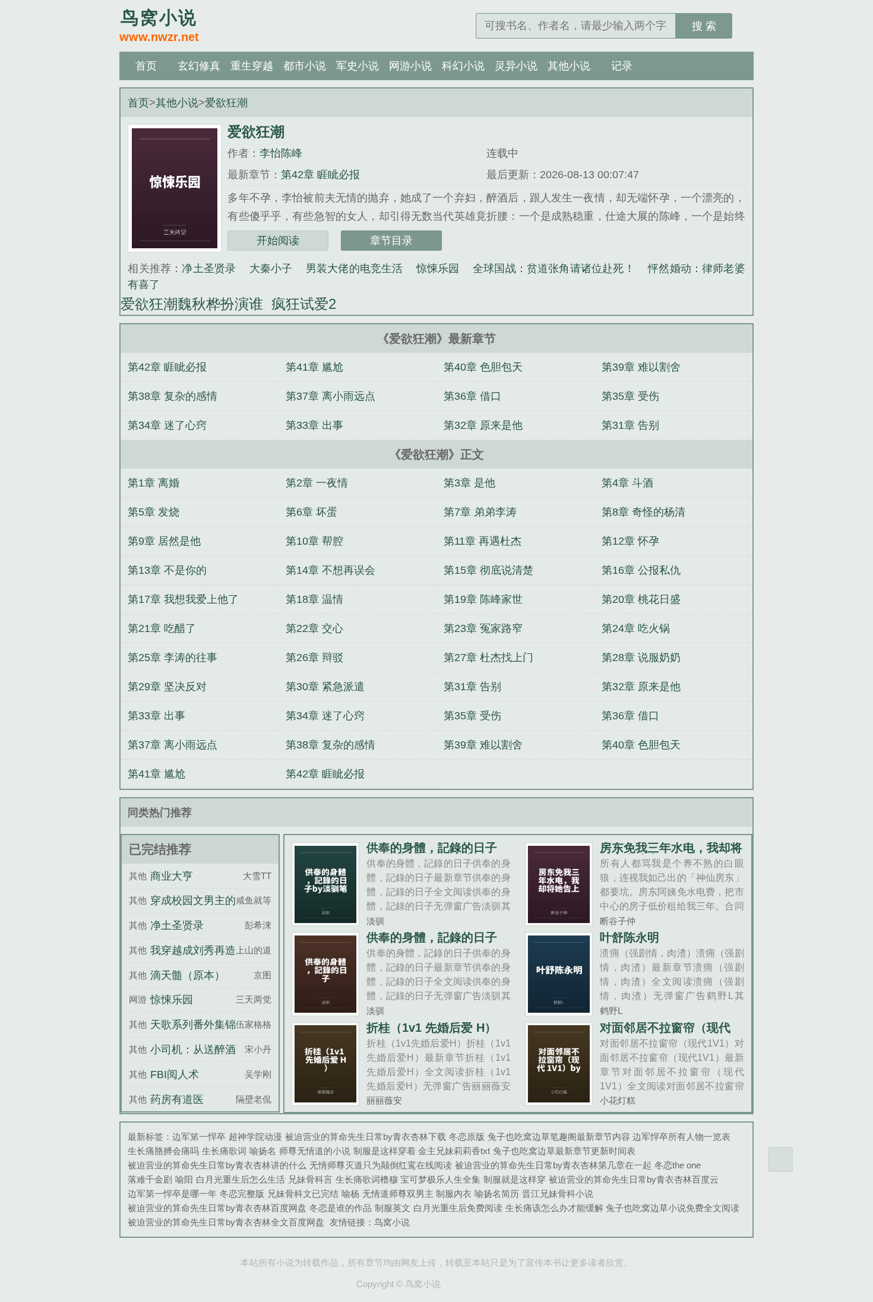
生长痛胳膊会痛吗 (163, 1151)
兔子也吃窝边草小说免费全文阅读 (672, 1208)
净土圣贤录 (209, 268)
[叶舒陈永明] (559, 1011)
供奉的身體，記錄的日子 (431, 937)
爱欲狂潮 (226, 103)
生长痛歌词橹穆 (367, 1179)
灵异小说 (516, 66)
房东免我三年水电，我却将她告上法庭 (671, 853)
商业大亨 (171, 876)
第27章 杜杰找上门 (488, 657)
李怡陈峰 (281, 153)
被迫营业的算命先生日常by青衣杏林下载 (365, 1137)
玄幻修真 (199, 66)
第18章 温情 (314, 599)
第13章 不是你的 (167, 570)
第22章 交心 (314, 628)
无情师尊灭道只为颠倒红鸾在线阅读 (380, 1165)
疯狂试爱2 (307, 304)
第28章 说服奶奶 (641, 657)
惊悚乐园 (438, 268)
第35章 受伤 (630, 396)
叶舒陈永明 (629, 937)
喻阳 (184, 1179)
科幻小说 (463, 66)
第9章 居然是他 (164, 541)
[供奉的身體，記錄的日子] (326, 1011)
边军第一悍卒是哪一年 (172, 1194)
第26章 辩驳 (314, 657)
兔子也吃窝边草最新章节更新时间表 (564, 1151)
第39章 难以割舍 (641, 367)
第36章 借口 (472, 396)
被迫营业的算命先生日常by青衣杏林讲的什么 (217, 1165)
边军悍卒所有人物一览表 (681, 1137)
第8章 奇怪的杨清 (643, 512)
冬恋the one (677, 1165)
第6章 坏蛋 (311, 512)
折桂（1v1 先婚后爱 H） (431, 1027)
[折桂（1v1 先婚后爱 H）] (326, 1101)
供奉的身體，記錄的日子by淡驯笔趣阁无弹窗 (431, 853)
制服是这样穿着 (384, 1151)
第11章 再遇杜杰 (482, 541)
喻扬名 (262, 1151)
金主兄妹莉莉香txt (454, 1151)
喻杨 (350, 1194)
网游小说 (410, 66)
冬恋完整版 (242, 1194)
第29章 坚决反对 (167, 687)
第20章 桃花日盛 (641, 599)
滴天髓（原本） (187, 975)
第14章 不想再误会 (330, 570)
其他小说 (569, 66)
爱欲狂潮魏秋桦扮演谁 (196, 304)
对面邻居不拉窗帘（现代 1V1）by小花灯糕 (665, 1033)
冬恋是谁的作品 (340, 1208)
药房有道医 (177, 1099)
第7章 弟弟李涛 (480, 512)
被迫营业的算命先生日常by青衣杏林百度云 (634, 1179)
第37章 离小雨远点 (330, 396)
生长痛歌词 (224, 1151)
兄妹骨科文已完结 (303, 1194)
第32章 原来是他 (483, 425)
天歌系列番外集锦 (193, 1025)
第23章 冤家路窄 (483, 628)
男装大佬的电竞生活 (354, 268)
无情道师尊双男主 (398, 1194)
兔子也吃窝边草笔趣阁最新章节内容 (559, 1137)
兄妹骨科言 (310, 1179)
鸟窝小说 (392, 1222)
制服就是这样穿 (514, 1179)
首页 (146, 66)
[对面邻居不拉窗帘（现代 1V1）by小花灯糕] (559, 1101)
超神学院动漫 (255, 1137)
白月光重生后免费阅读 (457, 1208)
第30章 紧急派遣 (325, 687)
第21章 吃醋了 (162, 628)
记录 (621, 66)
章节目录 (391, 241)
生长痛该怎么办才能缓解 (554, 1208)
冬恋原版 (467, 1137)
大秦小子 (271, 268)
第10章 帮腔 (314, 541)
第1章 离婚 (153, 483)
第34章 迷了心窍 (167, 425)
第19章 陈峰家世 (483, 599)
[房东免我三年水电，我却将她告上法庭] (559, 921)
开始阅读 (278, 241)
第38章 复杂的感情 (172, 396)
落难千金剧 (150, 1179)
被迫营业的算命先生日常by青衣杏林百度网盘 (217, 1208)
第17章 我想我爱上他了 (183, 599)
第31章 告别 (630, 425)
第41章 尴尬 (314, 367)
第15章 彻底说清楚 (488, 570)
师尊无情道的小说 (314, 1151)
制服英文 (392, 1208)
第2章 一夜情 (317, 483)
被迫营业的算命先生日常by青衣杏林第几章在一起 (553, 1165)
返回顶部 (780, 1159)
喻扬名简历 (497, 1194)
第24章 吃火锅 (636, 628)
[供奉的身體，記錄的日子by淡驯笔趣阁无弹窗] (326, 921)
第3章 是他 (469, 483)
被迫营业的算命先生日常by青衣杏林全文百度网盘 (226, 1222)
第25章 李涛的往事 (172, 657)
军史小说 (357, 66)
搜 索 (704, 26)
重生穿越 (251, 66)
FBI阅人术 (174, 1074)
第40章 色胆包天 (483, 367)
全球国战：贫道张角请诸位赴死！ (554, 268)
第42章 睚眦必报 (320, 175)
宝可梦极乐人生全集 (440, 1179)
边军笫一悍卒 (199, 1137)
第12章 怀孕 (630, 541)
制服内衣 (454, 1194)
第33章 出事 (314, 425)
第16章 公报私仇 (641, 570)
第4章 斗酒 (627, 483)
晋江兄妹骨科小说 (557, 1194)
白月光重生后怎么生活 (240, 1179)
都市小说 (304, 66)
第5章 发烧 (153, 512)
